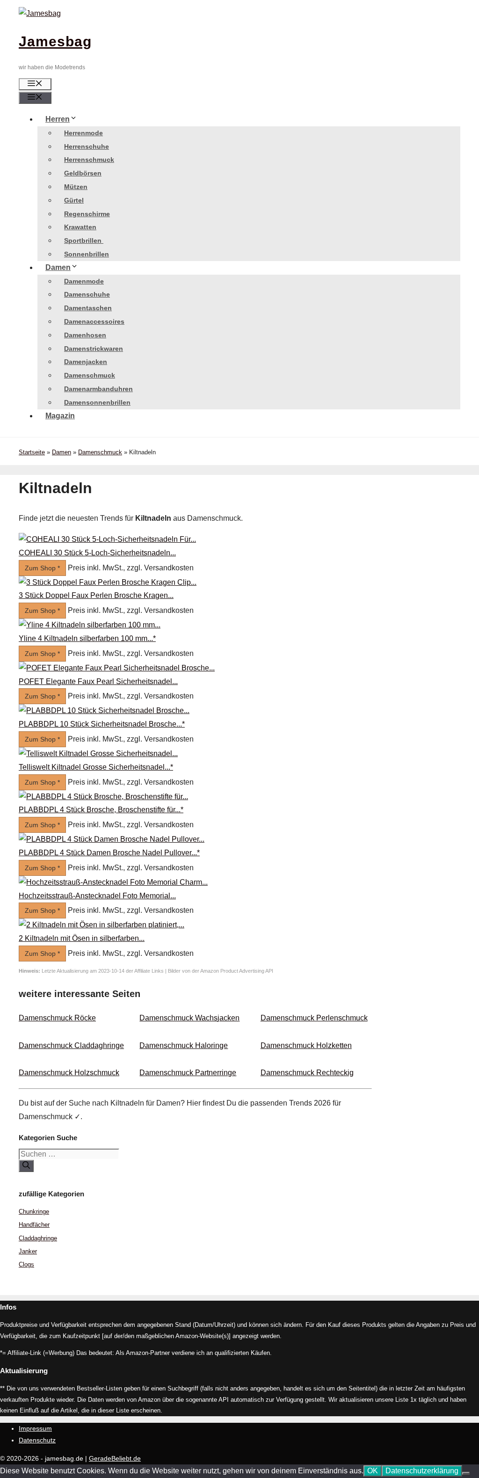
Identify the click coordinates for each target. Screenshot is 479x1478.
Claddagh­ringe (38, 1238)
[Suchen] (26, 1166)
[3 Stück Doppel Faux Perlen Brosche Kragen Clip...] (107, 582)
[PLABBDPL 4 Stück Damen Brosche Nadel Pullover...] (111, 839)
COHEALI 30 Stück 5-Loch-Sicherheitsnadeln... (97, 553)
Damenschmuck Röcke (57, 1018)
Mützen (75, 186)
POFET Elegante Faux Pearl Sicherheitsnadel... (98, 681)
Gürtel (74, 200)
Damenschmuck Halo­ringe (183, 1045)
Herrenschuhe (86, 146)
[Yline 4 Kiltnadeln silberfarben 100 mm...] (89, 625)
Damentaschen (88, 308)
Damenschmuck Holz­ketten (306, 1045)
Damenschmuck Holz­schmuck (69, 1073)
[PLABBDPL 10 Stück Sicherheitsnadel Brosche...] (104, 710)
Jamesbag (55, 41)
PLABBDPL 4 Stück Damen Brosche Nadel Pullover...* (109, 853)
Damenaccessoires (94, 321)
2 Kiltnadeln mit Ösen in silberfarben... (82, 938)
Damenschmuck (89, 375)
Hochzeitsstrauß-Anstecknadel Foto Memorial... (97, 896)
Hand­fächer (34, 1224)
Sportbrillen (83, 240)
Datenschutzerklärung (421, 1471)
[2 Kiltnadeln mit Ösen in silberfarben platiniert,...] (101, 925)
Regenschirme (87, 214)
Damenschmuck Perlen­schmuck (314, 1018)
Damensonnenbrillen (97, 402)
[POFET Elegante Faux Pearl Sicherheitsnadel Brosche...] (117, 668)
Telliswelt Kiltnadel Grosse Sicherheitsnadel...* (96, 767)
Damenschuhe (87, 294)
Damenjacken (85, 361)
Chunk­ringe (34, 1211)
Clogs (26, 1264)
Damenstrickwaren (93, 348)
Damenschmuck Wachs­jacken (189, 1018)
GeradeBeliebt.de (115, 1458)
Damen (58, 267)
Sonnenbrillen (86, 254)
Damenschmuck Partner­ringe (187, 1073)
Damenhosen (85, 335)
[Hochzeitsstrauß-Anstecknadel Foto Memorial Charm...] (113, 882)
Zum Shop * (42, 568)
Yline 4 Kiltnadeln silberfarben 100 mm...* (87, 638)
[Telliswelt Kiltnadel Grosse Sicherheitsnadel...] (98, 753)
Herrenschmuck (89, 159)
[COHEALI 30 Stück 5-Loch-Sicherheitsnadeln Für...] (107, 539)
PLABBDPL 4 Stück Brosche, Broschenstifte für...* (101, 810)
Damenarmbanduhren (98, 389)
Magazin (60, 416)
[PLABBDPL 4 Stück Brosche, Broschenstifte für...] (103, 797)
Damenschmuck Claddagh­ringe (71, 1045)
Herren (57, 119)
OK (372, 1471)
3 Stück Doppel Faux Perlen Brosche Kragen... (96, 595)
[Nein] (466, 1473)
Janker (28, 1251)
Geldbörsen (83, 173)
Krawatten (80, 227)
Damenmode (84, 281)
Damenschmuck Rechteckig (307, 1073)
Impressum (35, 1428)
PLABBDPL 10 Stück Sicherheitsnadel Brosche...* (102, 724)
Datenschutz (37, 1440)
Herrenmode (83, 133)
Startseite (32, 452)
